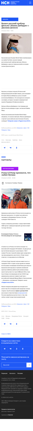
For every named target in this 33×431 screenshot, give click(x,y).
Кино (20, 140)
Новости (20, 128)
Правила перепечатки (8, 409)
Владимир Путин (17, 316)
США (2, 318)
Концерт (26, 316)
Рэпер (8, 318)
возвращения (22, 293)
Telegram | (4, 130)
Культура (8, 140)
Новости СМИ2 (6, 334)
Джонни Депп (5, 142)
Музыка (8, 316)
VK (28, 128)
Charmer (10, 415)
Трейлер (15, 140)
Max (9, 130)
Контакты (12, 373)
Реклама (20, 373)
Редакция (4, 373)
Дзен (25, 128)
